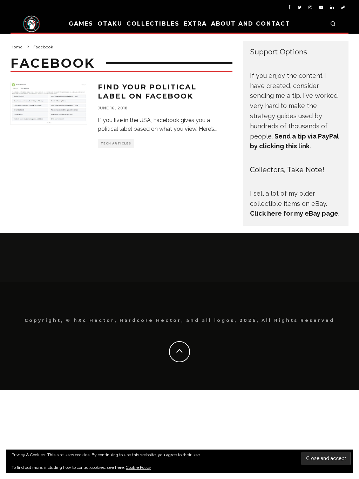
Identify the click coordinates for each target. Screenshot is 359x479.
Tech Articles (116, 143)
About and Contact (251, 23)
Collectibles (153, 23)
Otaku (109, 23)
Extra (195, 23)
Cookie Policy (138, 467)
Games (81, 23)
